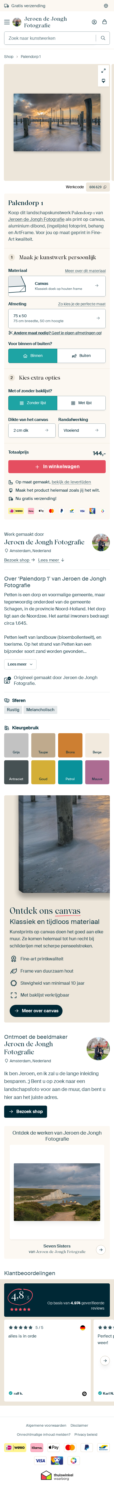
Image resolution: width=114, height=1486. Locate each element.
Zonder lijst (36, 402)
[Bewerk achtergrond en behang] (103, 81)
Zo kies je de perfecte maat (82, 303)
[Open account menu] (94, 22)
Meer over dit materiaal (85, 270)
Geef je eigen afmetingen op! (58, 332)
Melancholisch (40, 709)
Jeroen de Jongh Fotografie (45, 22)
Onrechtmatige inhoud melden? (43, 1434)
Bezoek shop (17, 560)
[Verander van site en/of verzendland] (106, 5)
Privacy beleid (85, 1434)
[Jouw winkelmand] (104, 22)
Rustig (13, 709)
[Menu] (7, 22)
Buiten (85, 355)
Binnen (36, 355)
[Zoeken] (103, 38)
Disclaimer (79, 1425)
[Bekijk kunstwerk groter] (103, 70)
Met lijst (85, 402)
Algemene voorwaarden (46, 1425)
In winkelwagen (61, 466)
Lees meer (49, 560)
